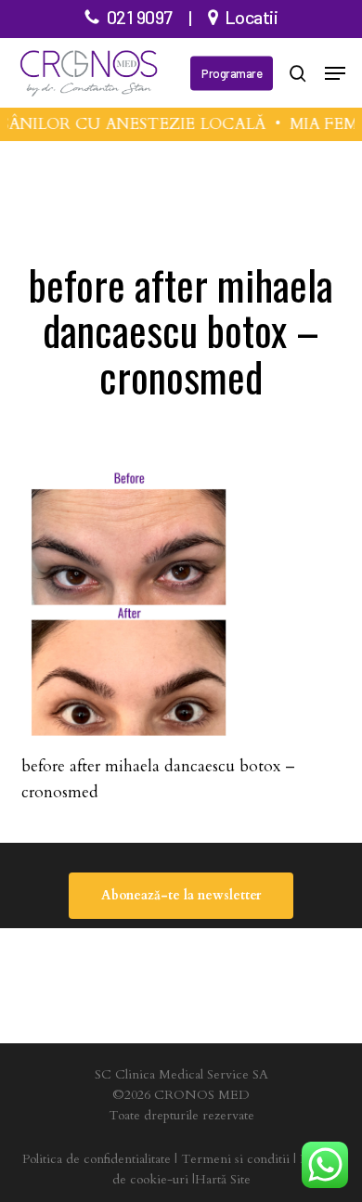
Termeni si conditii (235, 1159)
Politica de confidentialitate (96, 1159)
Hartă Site (223, 1179)
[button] (335, 73)
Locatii (251, 17)
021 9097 (140, 17)
